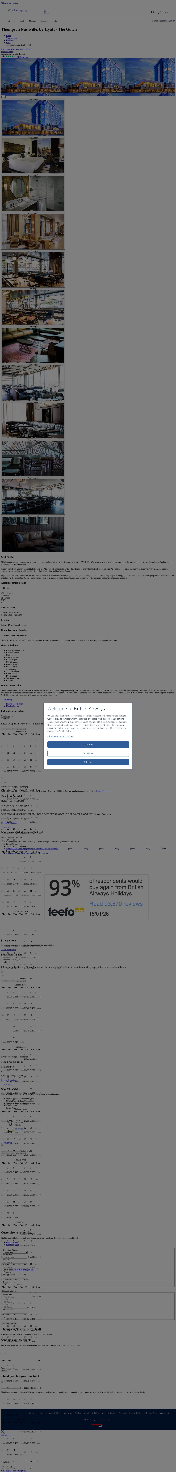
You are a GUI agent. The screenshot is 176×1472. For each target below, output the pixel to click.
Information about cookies (60, 736)
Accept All (88, 744)
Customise (88, 753)
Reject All (88, 762)
